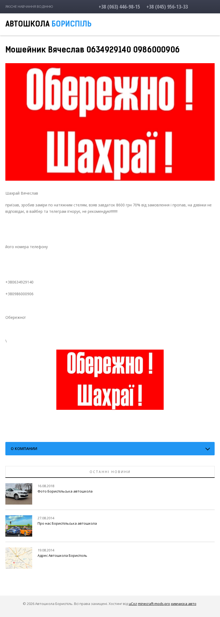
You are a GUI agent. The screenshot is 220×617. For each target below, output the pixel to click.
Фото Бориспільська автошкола (65, 491)
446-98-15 (119, 6)
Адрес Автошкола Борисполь (62, 555)
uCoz (133, 603)
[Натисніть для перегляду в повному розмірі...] (110, 379)
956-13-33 (167, 6)
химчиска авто (183, 603)
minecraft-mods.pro (154, 603)
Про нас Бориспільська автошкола (67, 523)
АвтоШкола (48, 24)
